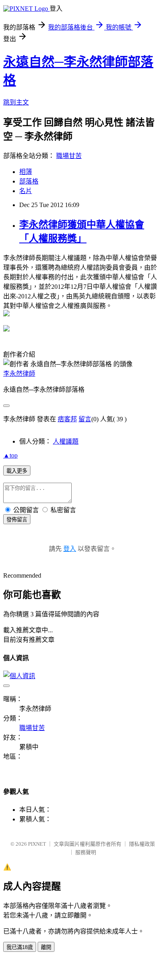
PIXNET (37, 844)
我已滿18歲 (19, 947)
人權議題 (65, 441)
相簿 (25, 171)
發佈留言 (16, 520)
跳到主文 (16, 102)
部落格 (28, 181)
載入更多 (16, 471)
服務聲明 (85, 852)
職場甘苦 (69, 155)
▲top (10, 455)
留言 (84, 419)
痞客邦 (67, 419)
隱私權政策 (142, 844)
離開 (46, 947)
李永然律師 (19, 373)
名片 (25, 190)
